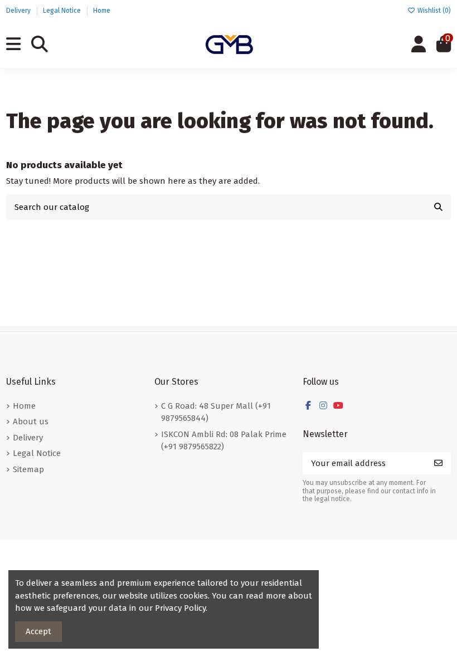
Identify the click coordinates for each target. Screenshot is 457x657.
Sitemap (28, 469)
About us (30, 421)
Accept (38, 631)
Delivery (19, 10)
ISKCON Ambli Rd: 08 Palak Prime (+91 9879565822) (223, 440)
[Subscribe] (438, 463)
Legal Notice (62, 10)
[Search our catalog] (438, 207)
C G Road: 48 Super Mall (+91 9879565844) (216, 412)
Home (101, 10)
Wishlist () (433, 10)
